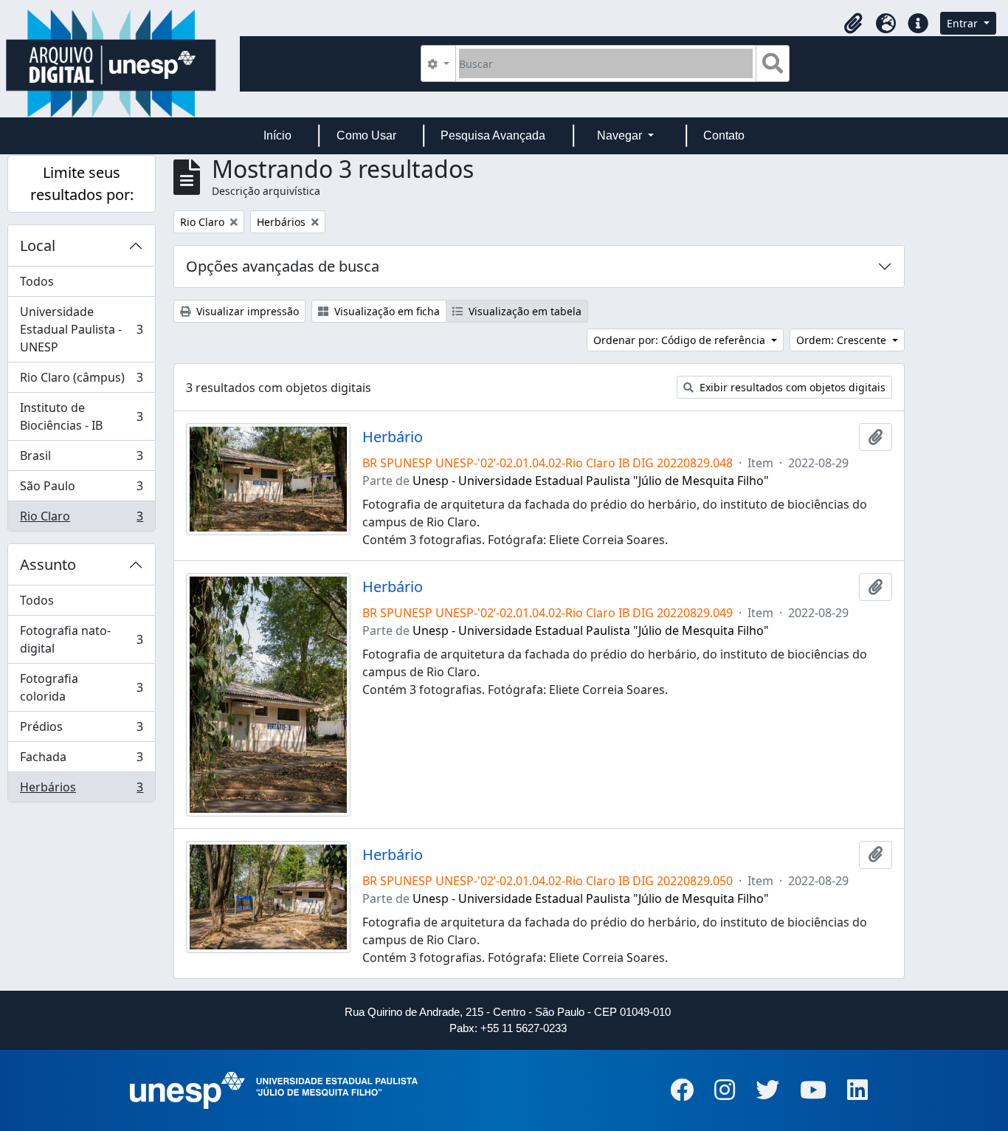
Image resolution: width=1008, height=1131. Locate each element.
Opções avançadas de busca (282, 266)
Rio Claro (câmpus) (81, 381)
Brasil (81, 459)
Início (277, 135)
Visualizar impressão (246, 311)
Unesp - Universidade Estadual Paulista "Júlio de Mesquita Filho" (590, 480)
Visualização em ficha (385, 311)
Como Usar (366, 135)
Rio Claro (81, 519)
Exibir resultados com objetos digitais (791, 387)
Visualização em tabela (523, 311)
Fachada (81, 760)
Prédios (81, 730)
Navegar (621, 135)
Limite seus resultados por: (82, 183)
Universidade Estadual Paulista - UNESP (81, 329)
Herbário (392, 437)
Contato (724, 135)
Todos (37, 281)
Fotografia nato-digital (81, 639)
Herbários (81, 790)
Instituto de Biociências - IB (81, 416)
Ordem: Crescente (842, 340)
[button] (853, 23)
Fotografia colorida (81, 687)
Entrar (964, 23)
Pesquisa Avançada (493, 135)
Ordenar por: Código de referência (680, 340)
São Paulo (81, 489)
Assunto (48, 564)
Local (37, 245)
